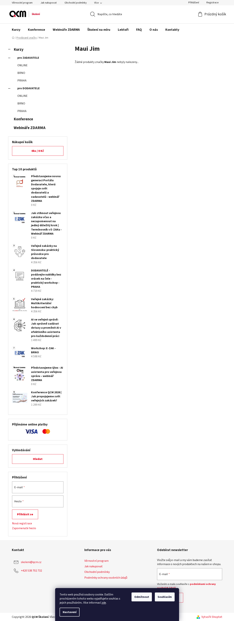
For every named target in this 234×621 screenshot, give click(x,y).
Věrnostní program (22, 3)
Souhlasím (165, 597)
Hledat (38, 459)
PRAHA (21, 81)
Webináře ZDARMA (30, 128)
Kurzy (18, 49)
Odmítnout (141, 597)
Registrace (212, 2)
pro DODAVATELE (28, 88)
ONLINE (22, 65)
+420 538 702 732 (31, 571)
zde (104, 603)
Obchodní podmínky (76, 3)
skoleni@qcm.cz (31, 562)
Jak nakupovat (49, 3)
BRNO (21, 73)
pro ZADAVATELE (28, 58)
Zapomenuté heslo (24, 528)
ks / (37, 151)
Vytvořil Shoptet (211, 617)
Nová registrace (22, 523)
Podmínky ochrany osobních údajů (105, 578)
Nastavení (69, 612)
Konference (23, 119)
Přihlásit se (25, 514)
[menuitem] (16, 30)
